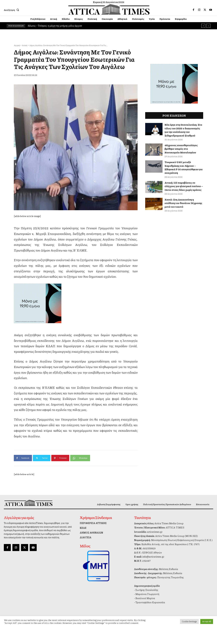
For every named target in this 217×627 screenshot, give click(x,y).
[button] (12, 10)
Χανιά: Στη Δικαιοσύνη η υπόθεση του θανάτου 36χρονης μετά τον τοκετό (183, 203)
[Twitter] (204, 9)
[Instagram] (199, 9)
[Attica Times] (28, 503)
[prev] (203, 26)
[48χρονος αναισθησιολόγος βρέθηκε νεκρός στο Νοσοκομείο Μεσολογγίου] (154, 149)
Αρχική (17, 45)
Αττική (24, 45)
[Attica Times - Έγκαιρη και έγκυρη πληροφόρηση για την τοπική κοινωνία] (108, 9)
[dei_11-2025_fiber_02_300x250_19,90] (76, 303)
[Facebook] (193, 9)
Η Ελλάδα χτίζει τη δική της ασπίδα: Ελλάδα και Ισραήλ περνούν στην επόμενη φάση (71, 25)
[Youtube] (210, 9)
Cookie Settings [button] (189, 621)
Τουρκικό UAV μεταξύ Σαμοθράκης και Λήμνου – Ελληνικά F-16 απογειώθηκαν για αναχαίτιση (184, 167)
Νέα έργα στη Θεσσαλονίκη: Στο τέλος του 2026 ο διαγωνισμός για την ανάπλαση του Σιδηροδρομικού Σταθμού (183, 130)
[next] (208, 26)
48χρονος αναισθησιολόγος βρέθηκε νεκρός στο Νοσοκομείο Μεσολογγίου (181, 148)
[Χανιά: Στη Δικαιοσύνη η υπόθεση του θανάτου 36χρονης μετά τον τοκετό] (154, 204)
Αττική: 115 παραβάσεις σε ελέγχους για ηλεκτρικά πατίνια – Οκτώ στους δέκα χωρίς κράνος (184, 186)
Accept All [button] (206, 621)
